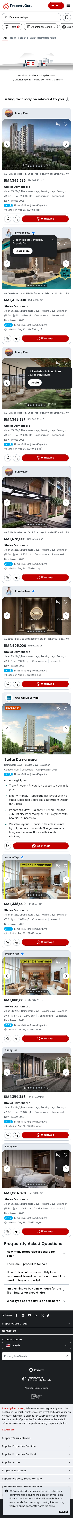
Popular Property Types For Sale (22, 1478)
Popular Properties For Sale (19, 1446)
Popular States (11, 1462)
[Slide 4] (36, 166)
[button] (5, 37)
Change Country (12, 1339)
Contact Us (9, 1331)
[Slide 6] (41, 166)
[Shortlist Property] (65, 124)
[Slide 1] (28, 166)
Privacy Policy (51, 1498)
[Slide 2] (31, 166)
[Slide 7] (44, 285)
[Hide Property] (58, 124)
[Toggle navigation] (68, 5)
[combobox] (35, 17)
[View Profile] (36, 113)
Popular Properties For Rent (19, 1454)
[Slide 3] (33, 166)
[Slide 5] (39, 166)
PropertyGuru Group (15, 1323)
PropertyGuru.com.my (14, 1408)
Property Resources (14, 1470)
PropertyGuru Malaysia (16, 1438)
